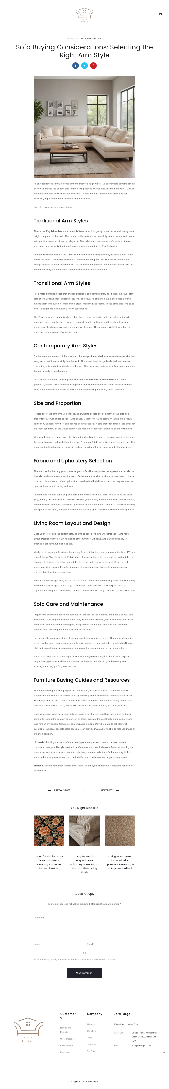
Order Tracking (67, 1039)
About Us (91, 1024)
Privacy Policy (66, 1045)
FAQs (89, 1038)
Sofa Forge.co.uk (43, 700)
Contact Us (92, 1044)
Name (37, 944)
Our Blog (91, 1051)
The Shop (91, 1031)
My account (65, 1052)
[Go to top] (164, 1053)
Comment (39, 917)
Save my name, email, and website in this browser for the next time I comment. (75, 959)
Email (90, 944)
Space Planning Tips (91, 38)
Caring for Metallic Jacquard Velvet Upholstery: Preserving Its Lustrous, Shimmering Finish (84, 864)
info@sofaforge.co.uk (141, 1045)
